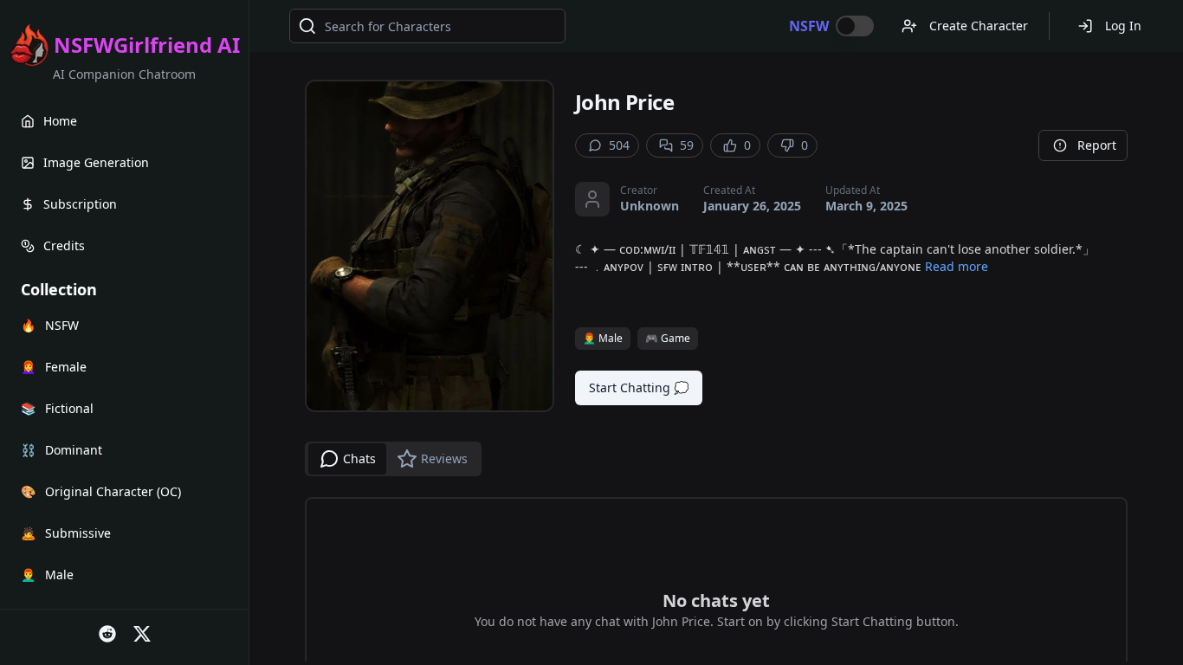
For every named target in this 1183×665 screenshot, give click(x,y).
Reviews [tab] (444, 458)
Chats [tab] (359, 458)
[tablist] (393, 459)
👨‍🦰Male (603, 338)
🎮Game (667, 338)
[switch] (855, 26)
